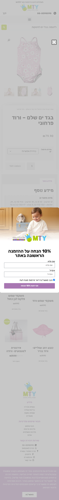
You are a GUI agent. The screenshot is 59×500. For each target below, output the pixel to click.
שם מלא (51, 261)
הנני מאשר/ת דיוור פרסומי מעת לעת (36, 280)
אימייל (52, 270)
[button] (54, 42)
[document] (29, 250)
